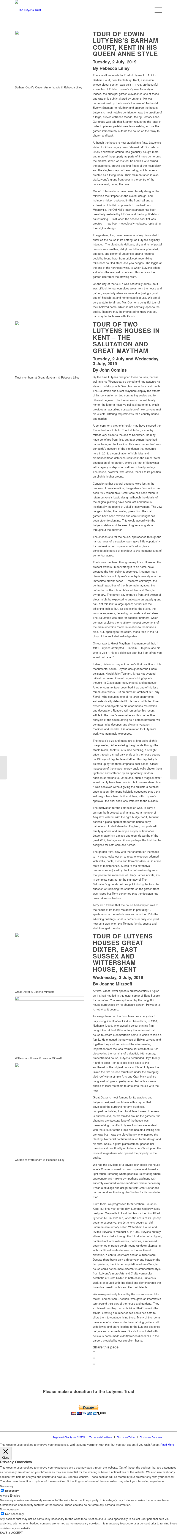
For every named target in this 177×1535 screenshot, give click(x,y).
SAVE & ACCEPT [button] (11, 1532)
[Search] (146, 10)
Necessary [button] (6, 1486)
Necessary (12, 1491)
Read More (167, 1444)
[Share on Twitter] (98, 1358)
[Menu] (156, 10)
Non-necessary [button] (9, 1509)
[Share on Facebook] (98, 1352)
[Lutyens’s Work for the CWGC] (173, 767)
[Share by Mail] (98, 1364)
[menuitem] (146, 10)
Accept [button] (155, 1444)
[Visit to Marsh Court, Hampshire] (3, 767)
